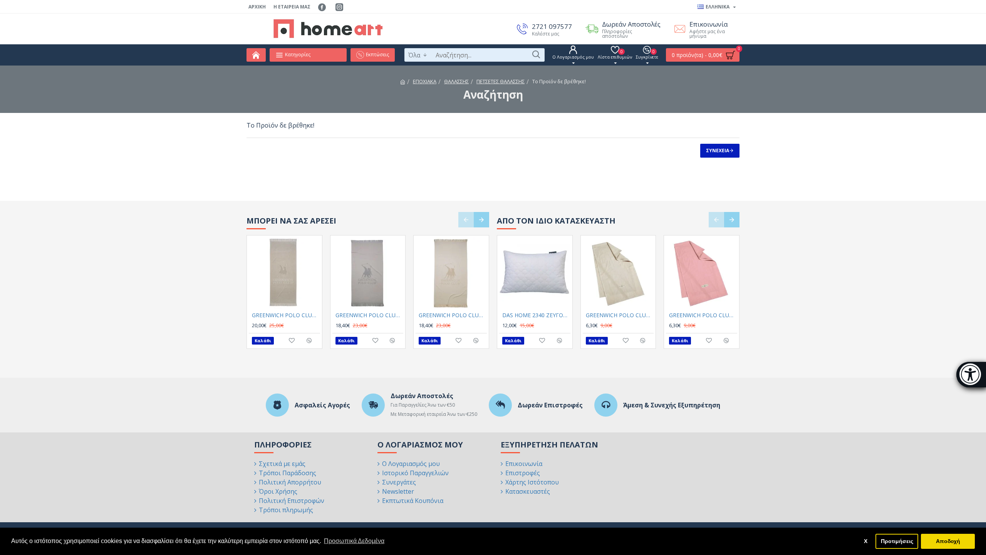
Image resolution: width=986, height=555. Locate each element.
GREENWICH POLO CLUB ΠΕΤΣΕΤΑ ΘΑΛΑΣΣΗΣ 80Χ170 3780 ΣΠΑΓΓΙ (453, 315)
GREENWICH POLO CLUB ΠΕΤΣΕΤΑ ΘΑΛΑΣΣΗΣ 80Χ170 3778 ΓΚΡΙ (369, 315)
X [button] (865, 541)
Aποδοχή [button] (948, 541)
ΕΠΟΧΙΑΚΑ (424, 81)
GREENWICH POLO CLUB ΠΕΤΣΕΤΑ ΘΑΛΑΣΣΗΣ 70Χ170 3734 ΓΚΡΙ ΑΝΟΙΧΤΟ (286, 315)
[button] (466, 219)
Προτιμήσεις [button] (897, 541)
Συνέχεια (717, 150)
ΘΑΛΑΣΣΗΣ (456, 81)
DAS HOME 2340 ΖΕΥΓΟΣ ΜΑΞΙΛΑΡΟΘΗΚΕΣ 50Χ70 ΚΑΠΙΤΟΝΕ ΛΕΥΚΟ (536, 315)
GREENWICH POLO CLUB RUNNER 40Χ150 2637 (620, 315)
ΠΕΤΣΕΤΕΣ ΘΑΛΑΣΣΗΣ (500, 81)
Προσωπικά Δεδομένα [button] (354, 541)
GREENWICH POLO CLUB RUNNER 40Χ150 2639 (703, 315)
